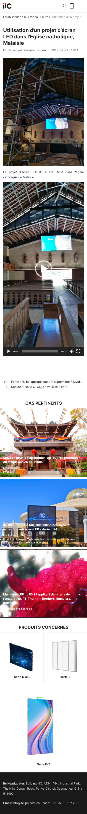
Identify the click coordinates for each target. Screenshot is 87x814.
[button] (43, 268)
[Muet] (71, 351)
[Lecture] (9, 351)
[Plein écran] (78, 351)
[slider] (40, 351)
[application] (43, 269)
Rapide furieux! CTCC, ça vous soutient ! (39, 387)
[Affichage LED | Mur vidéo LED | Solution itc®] (7, 6)
